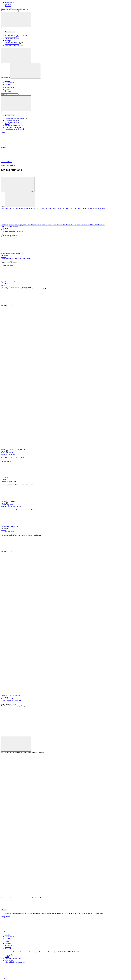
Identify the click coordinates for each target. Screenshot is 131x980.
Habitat (7, 40)
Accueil (3, 165)
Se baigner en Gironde (7, 531)
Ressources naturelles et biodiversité (12, 253)
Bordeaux (4, 230)
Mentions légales (10, 955)
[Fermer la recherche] (16, 19)
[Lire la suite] (15, 251)
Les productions (9, 32)
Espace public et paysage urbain (10, 695)
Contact (3, 132)
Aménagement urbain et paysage (14, 35)
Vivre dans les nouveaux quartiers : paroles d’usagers (17, 287)
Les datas (7, 84)
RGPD (7, 957)
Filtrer (32, 191)
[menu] (16, 55)
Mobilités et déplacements (12, 42)
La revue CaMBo (6, 162)
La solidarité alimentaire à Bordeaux (12, 231)
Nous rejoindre (9, 2)
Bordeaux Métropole (7, 453)
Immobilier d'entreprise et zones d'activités (13, 449)
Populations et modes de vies (13, 45)
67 (6, 735)
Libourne (3, 479)
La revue (7, 940)
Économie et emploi (11, 37)
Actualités (8, 943)
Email (2, 904)
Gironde (3, 257)
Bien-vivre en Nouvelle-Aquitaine (11, 506)
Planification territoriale (12, 44)
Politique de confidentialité (13, 958)
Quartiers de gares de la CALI (10, 481)
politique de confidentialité (95, 913)
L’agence (7, 81)
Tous (2, 208)
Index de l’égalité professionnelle (15, 962)
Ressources (8, 4)
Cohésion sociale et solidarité (9, 226)
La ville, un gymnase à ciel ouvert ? (11, 700)
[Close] (16, 744)
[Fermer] (20, 199)
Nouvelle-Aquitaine (7, 505)
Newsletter (8, 6)
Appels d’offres (9, 960)
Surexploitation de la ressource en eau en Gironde (16, 258)
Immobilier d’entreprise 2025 (9, 454)
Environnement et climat (12, 38)
